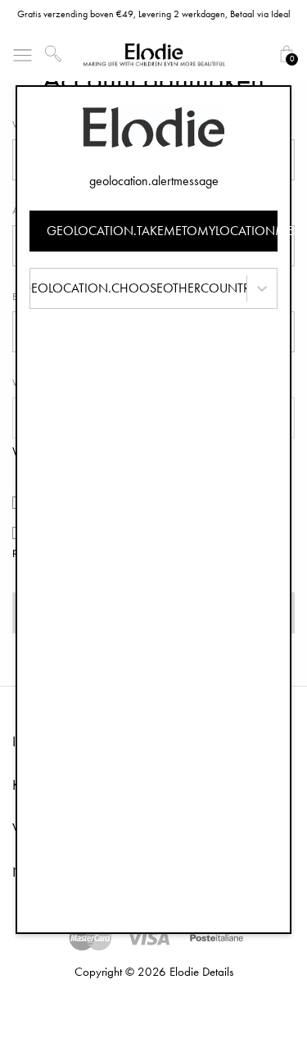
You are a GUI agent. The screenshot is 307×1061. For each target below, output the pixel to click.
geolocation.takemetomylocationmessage (162, 230)
